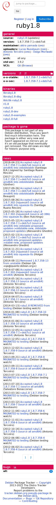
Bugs (29, 498)
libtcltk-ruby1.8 (12, 100)
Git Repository (44, 498)
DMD (41, 45)
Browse (27, 65)
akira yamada (28, 45)
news (7, 158)
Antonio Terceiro (13, 51)
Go (17, 11)
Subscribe (45, 19)
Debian (9, 482)
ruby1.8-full (10, 119)
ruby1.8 (22, 38)
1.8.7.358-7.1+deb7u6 (38, 81)
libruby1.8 (9, 92)
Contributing (29, 501)
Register (19, 18)
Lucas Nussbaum (29, 49)
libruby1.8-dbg (12, 96)
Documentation (12, 498)
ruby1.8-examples (14, 115)
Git (19, 65)
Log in (30, 18)
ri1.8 (6, 103)
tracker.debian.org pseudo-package (27, 493)
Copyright (45, 482)
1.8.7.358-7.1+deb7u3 (38, 77)
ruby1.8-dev (10, 111)
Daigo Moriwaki (42, 51)
